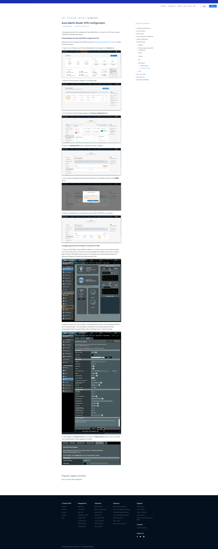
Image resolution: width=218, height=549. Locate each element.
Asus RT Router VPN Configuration (72, 479)
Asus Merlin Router (145, 68)
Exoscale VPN (82, 526)
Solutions (163, 6)
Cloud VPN (98, 515)
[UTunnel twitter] (140, 536)
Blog (209, 1)
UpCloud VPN (82, 521)
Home (63, 18)
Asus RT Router (144, 65)
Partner (204, 1)
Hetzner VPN (81, 518)
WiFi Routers (82, 18)
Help (194, 6)
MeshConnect (99, 506)
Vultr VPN (80, 512)
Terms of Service (141, 512)
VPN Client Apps (71, 18)
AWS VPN (80, 506)
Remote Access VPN (100, 509)
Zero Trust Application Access (121, 509)
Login (204, 6)
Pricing (190, 6)
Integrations (171, 6)
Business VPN (98, 512)
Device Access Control (119, 523)
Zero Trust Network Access (121, 515)
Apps (185, 6)
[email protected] (142, 527)
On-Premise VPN (99, 518)
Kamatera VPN (82, 523)
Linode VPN (81, 509)
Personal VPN (98, 526)
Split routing (116, 521)
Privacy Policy (141, 515)
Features (179, 6)
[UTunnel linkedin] (144, 536)
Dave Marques (68, 26)
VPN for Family (99, 523)
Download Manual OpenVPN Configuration (145, 49)
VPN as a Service (118, 518)
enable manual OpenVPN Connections (106, 42)
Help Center (140, 506)
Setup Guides (141, 509)
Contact (215, 1)
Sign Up (213, 6)
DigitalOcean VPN (83, 515)
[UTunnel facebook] (137, 536)
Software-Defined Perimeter (121, 512)
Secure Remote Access (119, 506)
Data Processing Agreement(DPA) (145, 518)
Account (64, 512)
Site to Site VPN (99, 521)
